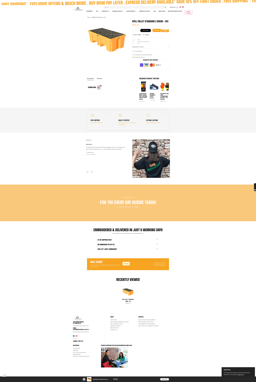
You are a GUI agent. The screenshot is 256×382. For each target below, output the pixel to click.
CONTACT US (113, 330)
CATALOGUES (76, 348)
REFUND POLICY (114, 328)
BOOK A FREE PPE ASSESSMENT (146, 320)
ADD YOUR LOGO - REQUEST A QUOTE (148, 326)
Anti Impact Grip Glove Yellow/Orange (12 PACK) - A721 (164, 95)
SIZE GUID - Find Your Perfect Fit (81, 356)
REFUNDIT (75, 350)
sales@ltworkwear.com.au (81, 329)
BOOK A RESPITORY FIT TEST (146, 322)
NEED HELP (173, 7)
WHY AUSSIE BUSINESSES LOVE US (119, 322)
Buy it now (156, 30)
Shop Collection (160, 264)
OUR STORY (113, 320)
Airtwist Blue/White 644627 (152, 95)
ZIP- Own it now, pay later (79, 352)
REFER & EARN (76, 354)
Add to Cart (164, 379)
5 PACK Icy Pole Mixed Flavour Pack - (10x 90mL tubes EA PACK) (143, 95)
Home (88, 17)
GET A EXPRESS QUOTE (116, 324)
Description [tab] (90, 78)
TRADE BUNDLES (189, 12)
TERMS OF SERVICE (115, 326)
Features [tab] (99, 78)
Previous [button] (87, 171)
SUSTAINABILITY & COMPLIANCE (146, 324)
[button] (135, 7)
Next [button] (91, 171)
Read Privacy (240, 374)
